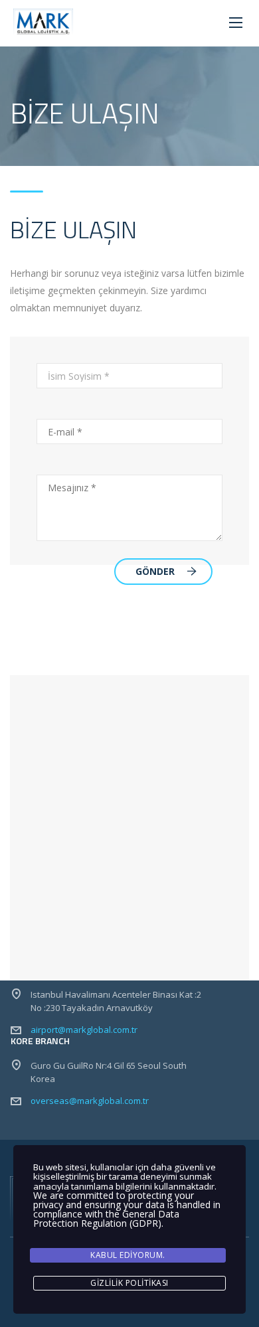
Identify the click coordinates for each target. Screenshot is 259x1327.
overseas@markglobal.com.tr (90, 1101)
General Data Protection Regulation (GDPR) (106, 1218)
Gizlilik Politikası (129, 1282)
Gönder (155, 571)
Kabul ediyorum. (127, 1255)
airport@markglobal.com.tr (84, 1030)
